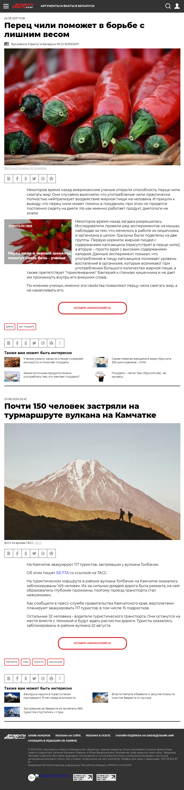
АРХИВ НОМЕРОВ (39, 735)
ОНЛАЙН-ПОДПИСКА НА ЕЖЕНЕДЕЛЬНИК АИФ (145, 735)
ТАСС (38, 542)
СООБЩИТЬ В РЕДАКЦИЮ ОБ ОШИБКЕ (52, 740)
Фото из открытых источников (25, 168)
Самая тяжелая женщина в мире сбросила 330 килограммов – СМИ (141, 360)
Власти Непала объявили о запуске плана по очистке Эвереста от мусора (143, 695)
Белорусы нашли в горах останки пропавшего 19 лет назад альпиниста (50, 695)
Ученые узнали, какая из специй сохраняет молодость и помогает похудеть (53, 360)
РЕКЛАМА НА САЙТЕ (68, 735)
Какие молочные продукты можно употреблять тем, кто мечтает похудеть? (52, 374)
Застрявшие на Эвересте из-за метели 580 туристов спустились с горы (53, 710)
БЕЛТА (62, 573)
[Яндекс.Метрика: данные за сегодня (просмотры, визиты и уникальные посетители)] (52, 776)
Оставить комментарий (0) (92, 308)
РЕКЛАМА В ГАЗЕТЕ (98, 735)
